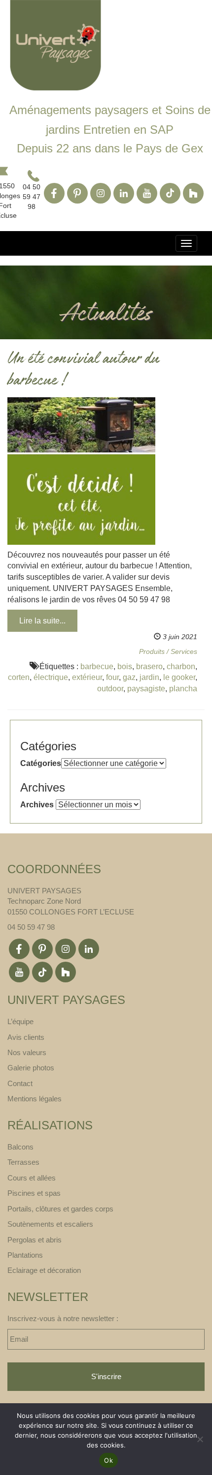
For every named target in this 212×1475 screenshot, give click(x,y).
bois (124, 666)
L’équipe (20, 1021)
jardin (149, 677)
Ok (108, 1460)
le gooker (179, 677)
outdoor (110, 688)
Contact (20, 1083)
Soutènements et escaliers (50, 1224)
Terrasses (23, 1162)
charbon (181, 666)
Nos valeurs (26, 1052)
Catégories (40, 763)
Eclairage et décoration (44, 1270)
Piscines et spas (34, 1193)
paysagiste (146, 688)
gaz (129, 677)
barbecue (96, 666)
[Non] (200, 1439)
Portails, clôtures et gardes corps (60, 1209)
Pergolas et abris (34, 1240)
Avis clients (25, 1037)
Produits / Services (168, 651)
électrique (51, 677)
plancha (183, 688)
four (112, 677)
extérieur (87, 677)
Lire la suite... (42, 621)
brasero (149, 666)
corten (19, 677)
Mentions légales (34, 1098)
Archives (37, 804)
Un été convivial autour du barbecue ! (83, 370)
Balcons (20, 1147)
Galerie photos (30, 1067)
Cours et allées (31, 1178)
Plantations (25, 1255)
